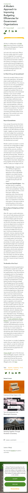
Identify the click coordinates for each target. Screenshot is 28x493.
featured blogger (8, 369)
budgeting (16, 367)
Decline (15, 484)
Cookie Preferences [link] (4, 492)
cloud (21, 367)
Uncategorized (7, 4)
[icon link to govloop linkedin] (13, 31)
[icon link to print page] (5, 34)
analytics (10, 367)
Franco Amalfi (7, 353)
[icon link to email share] (16, 31)
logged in (13, 450)
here (16, 362)
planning (16, 369)
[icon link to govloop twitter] (6, 31)
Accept (15, 479)
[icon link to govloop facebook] (9, 31)
